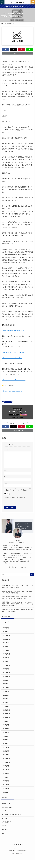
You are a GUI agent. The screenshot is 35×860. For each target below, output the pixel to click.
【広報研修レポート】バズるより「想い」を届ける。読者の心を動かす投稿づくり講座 (17, 586)
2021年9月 (6, 721)
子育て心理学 (7, 822)
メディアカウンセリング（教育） (12, 814)
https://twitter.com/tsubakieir (12, 358)
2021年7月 (6, 728)
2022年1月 (6, 706)
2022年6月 (6, 691)
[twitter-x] (10, 567)
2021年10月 (6, 717)
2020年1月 (6, 755)
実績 (4, 826)
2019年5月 (6, 781)
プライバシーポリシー (19, 848)
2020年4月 (6, 751)
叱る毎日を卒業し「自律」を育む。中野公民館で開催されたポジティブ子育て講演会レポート (17, 592)
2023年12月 (6, 665)
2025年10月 (6, 639)
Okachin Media (17, 2)
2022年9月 (6, 680)
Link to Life (6, 803)
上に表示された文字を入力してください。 (15, 497)
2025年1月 (6, 650)
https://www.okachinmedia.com (12, 391)
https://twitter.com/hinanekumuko (13, 380)
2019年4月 (6, 785)
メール (6, 477)
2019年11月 (6, 762)
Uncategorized (12, 16)
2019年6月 (6, 777)
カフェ (5, 811)
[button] (5, 49)
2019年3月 (6, 788)
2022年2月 (6, 702)
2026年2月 (6, 631)
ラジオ (5, 818)
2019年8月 (6, 770)
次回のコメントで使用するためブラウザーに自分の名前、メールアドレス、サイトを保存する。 (18, 489)
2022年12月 (6, 673)
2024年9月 (6, 658)
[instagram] (13, 567)
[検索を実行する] (32, 574)
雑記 (4, 833)
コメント (7, 450)
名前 (5, 470)
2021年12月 (6, 710)
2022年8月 (6, 684)
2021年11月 (6, 714)
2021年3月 (6, 740)
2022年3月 (6, 699)
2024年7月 (6, 661)
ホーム (11, 848)
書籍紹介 (5, 829)
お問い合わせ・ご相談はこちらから (17, 850)
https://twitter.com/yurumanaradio (14, 352)
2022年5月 (6, 695)
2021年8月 (6, 725)
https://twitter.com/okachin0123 (13, 330)
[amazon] (25, 567)
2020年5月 (6, 747)
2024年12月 (6, 654)
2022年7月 (6, 687)
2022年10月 (6, 676)
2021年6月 (6, 732)
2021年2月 (6, 743)
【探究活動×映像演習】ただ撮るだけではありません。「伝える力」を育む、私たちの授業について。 (17, 597)
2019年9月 (6, 766)
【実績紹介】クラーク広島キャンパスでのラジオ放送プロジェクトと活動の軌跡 (17, 610)
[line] (19, 567)
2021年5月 (6, 736)
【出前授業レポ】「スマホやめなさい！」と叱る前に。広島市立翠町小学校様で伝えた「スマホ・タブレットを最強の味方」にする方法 (17, 603)
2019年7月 (6, 773)
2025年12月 (6, 635)
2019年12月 (6, 758)
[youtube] (22, 567)
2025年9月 (6, 643)
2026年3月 (6, 628)
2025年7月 (6, 646)
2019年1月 (6, 792)
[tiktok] (16, 567)
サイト (5, 483)
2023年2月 (6, 669)
